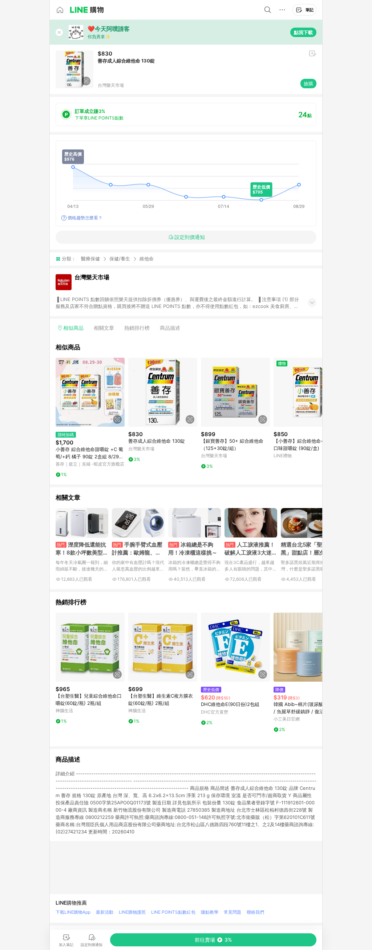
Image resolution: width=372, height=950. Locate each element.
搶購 (308, 83)
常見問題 (232, 912)
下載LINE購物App (73, 912)
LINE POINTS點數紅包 (173, 912)
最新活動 (104, 912)
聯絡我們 (255, 912)
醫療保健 (90, 258)
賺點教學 (209, 912)
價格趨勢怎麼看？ (85, 217)
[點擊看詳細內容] (90, 392)
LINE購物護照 (132, 912)
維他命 (147, 258)
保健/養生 (119, 258)
